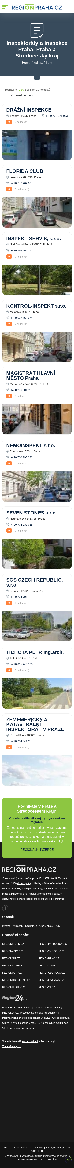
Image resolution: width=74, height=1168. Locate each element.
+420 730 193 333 (21, 457)
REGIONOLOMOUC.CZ (52, 972)
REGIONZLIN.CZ (48, 965)
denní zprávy (24, 883)
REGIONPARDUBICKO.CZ (53, 944)
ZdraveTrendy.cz (11, 1046)
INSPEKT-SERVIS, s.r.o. (33, 238)
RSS (57, 926)
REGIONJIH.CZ (11, 958)
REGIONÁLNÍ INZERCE (37, 849)
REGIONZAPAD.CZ (13, 951)
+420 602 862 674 (21, 317)
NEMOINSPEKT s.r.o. (30, 445)
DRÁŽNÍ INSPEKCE (28, 110)
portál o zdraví (30, 1041)
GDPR (66, 1147)
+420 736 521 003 (56, 115)
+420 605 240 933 (21, 664)
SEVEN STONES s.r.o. (31, 512)
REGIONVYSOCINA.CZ (52, 951)
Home (26, 62)
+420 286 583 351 (21, 250)
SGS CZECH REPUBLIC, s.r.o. (34, 582)
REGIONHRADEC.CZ (14, 987)
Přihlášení (17, 926)
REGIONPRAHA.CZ (13, 965)
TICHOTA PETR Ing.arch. (35, 652)
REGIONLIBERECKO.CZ (16, 980)
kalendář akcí (51, 888)
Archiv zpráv (46, 926)
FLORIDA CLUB (24, 171)
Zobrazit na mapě (22, 95)
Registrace (31, 926)
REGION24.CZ (47, 987)
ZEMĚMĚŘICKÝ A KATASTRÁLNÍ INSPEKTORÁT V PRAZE (35, 724)
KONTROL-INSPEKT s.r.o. (36, 306)
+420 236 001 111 (21, 389)
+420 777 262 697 (21, 183)
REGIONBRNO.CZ (49, 958)
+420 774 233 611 (21, 524)
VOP (33, 1151)
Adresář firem (43, 62)
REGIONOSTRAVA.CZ (51, 980)
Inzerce (6, 926)
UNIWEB (46, 1017)
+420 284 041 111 (21, 741)
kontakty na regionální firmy (27, 888)
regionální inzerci (23, 898)
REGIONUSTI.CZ (12, 972)
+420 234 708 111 (21, 596)
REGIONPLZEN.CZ (13, 944)
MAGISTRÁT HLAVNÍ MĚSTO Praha (30, 375)
